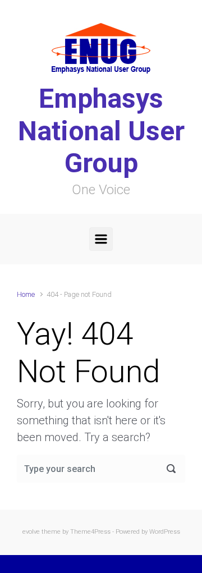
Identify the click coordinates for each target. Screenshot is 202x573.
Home (26, 294)
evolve (31, 531)
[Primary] (101, 239)
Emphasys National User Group (101, 130)
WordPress (164, 531)
